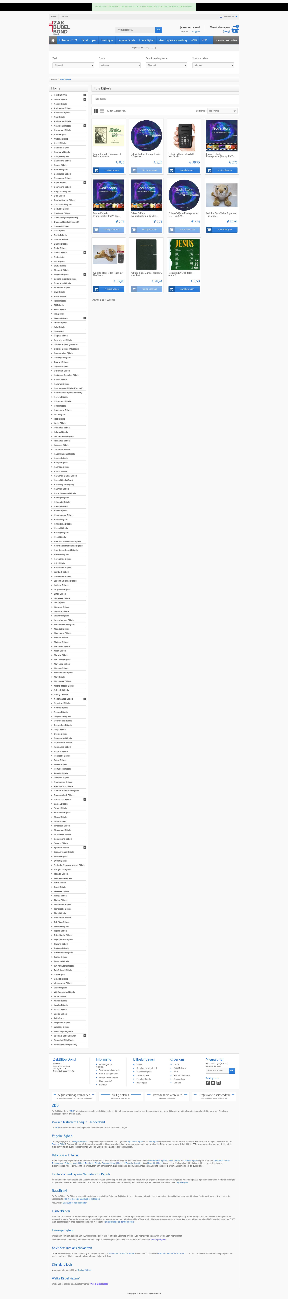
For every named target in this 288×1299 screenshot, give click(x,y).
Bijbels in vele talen (65, 1155)
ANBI (194, 40)
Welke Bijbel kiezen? (66, 1278)
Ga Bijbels (59, 331)
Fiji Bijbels (59, 305)
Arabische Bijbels (62, 126)
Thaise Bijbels (60, 900)
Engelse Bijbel (58, 1144)
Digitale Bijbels (62, 1264)
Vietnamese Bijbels (63, 983)
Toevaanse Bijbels (62, 917)
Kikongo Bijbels (61, 497)
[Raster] (95, 111)
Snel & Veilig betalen (108, 1074)
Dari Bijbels (59, 231)
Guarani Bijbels (61, 362)
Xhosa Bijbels (60, 1001)
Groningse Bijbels (62, 357)
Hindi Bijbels (60, 406)
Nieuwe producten (226, 40)
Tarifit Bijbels (60, 882)
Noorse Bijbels (61, 707)
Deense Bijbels (61, 239)
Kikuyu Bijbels (61, 506)
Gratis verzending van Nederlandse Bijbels (81, 1174)
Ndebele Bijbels (61, 690)
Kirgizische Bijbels (63, 524)
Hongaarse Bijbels (63, 410)
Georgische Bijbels (63, 340)
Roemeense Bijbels (63, 782)
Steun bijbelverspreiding (173, 40)
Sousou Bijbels (61, 843)
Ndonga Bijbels (61, 694)
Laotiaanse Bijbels (63, 576)
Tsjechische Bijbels (63, 935)
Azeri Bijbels (60, 143)
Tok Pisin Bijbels (62, 922)
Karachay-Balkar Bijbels (65, 476)
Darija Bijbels (60, 235)
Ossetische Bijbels (63, 738)
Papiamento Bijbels (63, 742)
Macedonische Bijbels (64, 624)
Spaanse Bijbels (61, 848)
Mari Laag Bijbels (62, 664)
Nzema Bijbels (61, 712)
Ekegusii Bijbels (61, 270)
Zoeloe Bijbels (60, 1014)
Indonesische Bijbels (64, 436)
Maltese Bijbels (61, 642)
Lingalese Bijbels (62, 598)
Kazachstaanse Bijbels (65, 493)
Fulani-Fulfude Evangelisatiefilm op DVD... (220, 155)
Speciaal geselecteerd (146, 1068)
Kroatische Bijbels (63, 568)
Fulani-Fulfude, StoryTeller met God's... (182, 155)
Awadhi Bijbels (61, 139)
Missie (177, 1064)
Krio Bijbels (59, 563)
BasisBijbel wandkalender (75, 1203)
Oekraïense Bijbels (63, 721)
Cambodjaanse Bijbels (64, 200)
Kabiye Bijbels (61, 458)
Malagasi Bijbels (62, 629)
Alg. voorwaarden (182, 1075)
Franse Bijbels (61, 318)
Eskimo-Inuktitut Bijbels (65, 279)
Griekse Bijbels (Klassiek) (66, 349)
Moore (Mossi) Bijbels (64, 686)
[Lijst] (101, 111)
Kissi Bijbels (60, 537)
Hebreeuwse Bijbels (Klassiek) (68, 388)
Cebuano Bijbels (62, 209)
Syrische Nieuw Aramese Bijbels (69, 865)
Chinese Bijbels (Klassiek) (66, 222)
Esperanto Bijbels (62, 283)
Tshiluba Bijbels (61, 926)
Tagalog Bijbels (61, 874)
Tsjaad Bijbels (60, 931)
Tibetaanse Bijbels (63, 904)
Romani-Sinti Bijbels (63, 786)
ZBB (204, 40)
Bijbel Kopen (88, 40)
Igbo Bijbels (59, 419)
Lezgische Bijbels (62, 589)
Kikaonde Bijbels (62, 502)
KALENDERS (60, 95)
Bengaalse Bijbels (62, 174)
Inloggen (196, 32)
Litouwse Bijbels (62, 607)
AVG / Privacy (180, 1068)
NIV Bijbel (153, 1141)
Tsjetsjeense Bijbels (63, 939)
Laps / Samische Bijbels (65, 581)
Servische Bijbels (62, 812)
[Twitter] (213, 1083)
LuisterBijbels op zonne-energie (119, 1222)
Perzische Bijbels (62, 756)
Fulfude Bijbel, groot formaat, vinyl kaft (146, 274)
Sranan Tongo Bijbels (64, 852)
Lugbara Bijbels (61, 616)
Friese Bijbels (60, 322)
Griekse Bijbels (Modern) (66, 344)
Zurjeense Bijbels (62, 1023)
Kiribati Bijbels (61, 519)
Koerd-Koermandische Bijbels (68, 546)
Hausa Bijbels (60, 379)
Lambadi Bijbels (61, 572)
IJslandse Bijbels (62, 427)
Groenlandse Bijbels (63, 353)
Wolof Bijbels (60, 996)
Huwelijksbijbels (154, 1163)
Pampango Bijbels (62, 747)
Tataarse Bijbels (61, 891)
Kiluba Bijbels (60, 511)
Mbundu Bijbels (61, 668)
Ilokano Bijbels (61, 432)
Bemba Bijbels (61, 169)
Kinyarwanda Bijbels (64, 515)
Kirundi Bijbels (61, 528)
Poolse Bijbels (61, 764)
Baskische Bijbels (62, 161)
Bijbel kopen (182, 1182)
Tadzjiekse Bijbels (62, 869)
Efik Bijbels (59, 261)
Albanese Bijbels (62, 113)
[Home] (53, 40)
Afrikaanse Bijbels (63, 108)
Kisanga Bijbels (61, 532)
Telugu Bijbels (60, 896)
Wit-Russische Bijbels (64, 992)
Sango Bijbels (60, 808)
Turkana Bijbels (61, 948)
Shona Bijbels (60, 817)
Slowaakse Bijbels (62, 834)
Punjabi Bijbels (61, 773)
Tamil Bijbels (60, 887)
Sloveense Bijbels (62, 830)
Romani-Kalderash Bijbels (66, 791)
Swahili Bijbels (61, 856)
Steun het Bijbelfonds (64, 1040)
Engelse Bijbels (126, 40)
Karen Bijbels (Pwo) (63, 480)
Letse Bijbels (60, 594)
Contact (177, 1082)
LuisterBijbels (146, 40)
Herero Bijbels (61, 397)
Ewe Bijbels (59, 292)
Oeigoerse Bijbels (62, 716)
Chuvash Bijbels (62, 226)
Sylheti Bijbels (61, 861)
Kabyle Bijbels (61, 462)
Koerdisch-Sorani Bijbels (66, 550)
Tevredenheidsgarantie (109, 1070)
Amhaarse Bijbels (62, 121)
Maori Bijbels (60, 651)
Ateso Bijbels (60, 134)
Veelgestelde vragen (108, 1077)
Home (55, 88)
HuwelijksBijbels (144, 1072)
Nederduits (59, 257)
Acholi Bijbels (60, 104)
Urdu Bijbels (60, 974)
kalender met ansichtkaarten (121, 1253)
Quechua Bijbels (62, 777)
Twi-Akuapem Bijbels (64, 966)
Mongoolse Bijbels (62, 681)
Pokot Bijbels (60, 760)
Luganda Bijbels (61, 611)
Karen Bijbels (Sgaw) (64, 484)
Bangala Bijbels (61, 156)
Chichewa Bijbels (62, 213)
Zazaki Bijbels (60, 1009)
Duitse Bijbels (60, 252)
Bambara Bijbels (62, 152)
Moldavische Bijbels (63, 673)
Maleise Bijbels (61, 637)
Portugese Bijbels (62, 769)
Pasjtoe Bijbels (61, 751)
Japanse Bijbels (61, 445)
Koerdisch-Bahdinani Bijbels (67, 541)
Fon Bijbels (59, 314)
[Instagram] (218, 1083)
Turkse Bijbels (61, 957)
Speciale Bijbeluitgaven (65, 1036)
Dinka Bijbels (60, 248)
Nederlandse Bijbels (63, 699)
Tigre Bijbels (60, 913)
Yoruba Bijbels (61, 1005)
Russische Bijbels (62, 799)
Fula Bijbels (59, 327)
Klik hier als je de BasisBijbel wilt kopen (82, 1199)
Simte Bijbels (60, 821)
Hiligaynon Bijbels (62, 401)
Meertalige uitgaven (63, 1031)
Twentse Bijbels (61, 961)
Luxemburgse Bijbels (64, 620)
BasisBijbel (107, 40)
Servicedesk (179, 1079)
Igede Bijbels (60, 423)
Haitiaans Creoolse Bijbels (66, 375)
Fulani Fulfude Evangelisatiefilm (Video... (144, 214)
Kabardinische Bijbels (64, 454)
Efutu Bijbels (60, 266)
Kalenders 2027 (68, 40)
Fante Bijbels (60, 296)
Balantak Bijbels (62, 147)
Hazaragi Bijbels (62, 384)
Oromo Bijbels (61, 734)
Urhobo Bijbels (61, 979)
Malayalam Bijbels (62, 633)
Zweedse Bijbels (62, 1027)
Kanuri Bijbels (60, 471)
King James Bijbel (134, 1141)
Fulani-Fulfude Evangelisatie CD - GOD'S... (183, 214)
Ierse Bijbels (60, 414)
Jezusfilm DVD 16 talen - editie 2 (181, 274)
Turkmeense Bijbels (63, 953)
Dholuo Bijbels (61, 244)
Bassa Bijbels (60, 165)
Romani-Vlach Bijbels (64, 795)
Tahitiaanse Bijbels (63, 878)
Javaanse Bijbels (62, 449)
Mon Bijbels (59, 677)
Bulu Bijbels (59, 196)
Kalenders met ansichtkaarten (72, 1248)
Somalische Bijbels (63, 839)
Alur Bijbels (59, 117)
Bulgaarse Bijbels (62, 191)
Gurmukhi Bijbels (62, 371)
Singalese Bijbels (62, 826)
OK (158, 30)
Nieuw (139, 1064)
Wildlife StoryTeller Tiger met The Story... (221, 214)
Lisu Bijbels (59, 602)
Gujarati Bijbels (61, 366)
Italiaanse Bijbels (62, 441)
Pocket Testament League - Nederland (78, 1122)
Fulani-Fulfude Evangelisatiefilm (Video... (106, 214)
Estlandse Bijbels (62, 288)
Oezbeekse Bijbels (63, 725)
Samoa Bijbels (61, 804)
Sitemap (103, 1084)
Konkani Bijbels (61, 554)
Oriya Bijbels (60, 729)
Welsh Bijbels (60, 987)
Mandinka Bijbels (62, 646)
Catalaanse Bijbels (63, 204)
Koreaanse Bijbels (63, 559)
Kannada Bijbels (62, 467)
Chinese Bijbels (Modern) (66, 217)
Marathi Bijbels (61, 655)
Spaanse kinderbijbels (112, 1163)
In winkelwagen (111, 170)
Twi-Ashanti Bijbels (63, 970)
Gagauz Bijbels (61, 336)
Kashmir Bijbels (61, 489)
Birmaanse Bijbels (63, 178)
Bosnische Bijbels (62, 187)
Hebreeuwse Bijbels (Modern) (68, 393)
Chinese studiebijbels (74, 1163)
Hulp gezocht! (105, 1081)
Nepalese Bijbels (62, 703)
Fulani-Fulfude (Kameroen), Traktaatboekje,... (107, 155)
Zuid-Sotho (59, 1018)
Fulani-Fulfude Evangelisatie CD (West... (145, 155)
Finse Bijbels (60, 309)
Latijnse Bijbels (61, 585)
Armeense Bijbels (62, 130)
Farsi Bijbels (60, 301)
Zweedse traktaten (134, 1163)
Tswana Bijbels (61, 944)
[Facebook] (208, 1083)
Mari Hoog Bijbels (62, 659)
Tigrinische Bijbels (63, 909)
